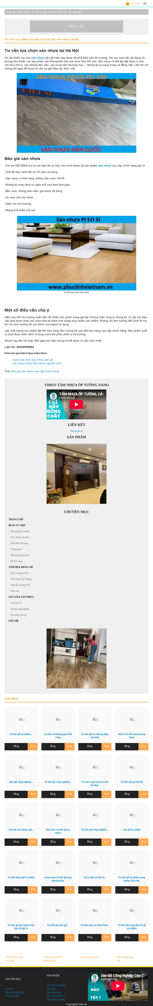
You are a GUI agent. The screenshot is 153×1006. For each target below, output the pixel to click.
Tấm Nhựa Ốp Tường (21, 579)
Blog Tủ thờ (23, 12)
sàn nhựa (37, 57)
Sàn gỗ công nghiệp (20, 609)
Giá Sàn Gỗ (16, 603)
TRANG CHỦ (16, 519)
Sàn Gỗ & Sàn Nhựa (21, 597)
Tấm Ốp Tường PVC (21, 585)
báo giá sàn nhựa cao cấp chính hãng (35, 371)
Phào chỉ (15, 591)
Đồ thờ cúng (16, 561)
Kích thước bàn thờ (20, 537)
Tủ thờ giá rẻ (17, 549)
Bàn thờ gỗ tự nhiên (20, 531)
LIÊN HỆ (14, 620)
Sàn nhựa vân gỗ (18, 615)
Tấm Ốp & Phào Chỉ (21, 567)
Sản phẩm (135, 3)
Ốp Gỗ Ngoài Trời (19, 573)
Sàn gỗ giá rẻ (76, 430)
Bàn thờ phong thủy (20, 555)
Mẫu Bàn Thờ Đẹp (19, 543)
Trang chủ (11, 12)
